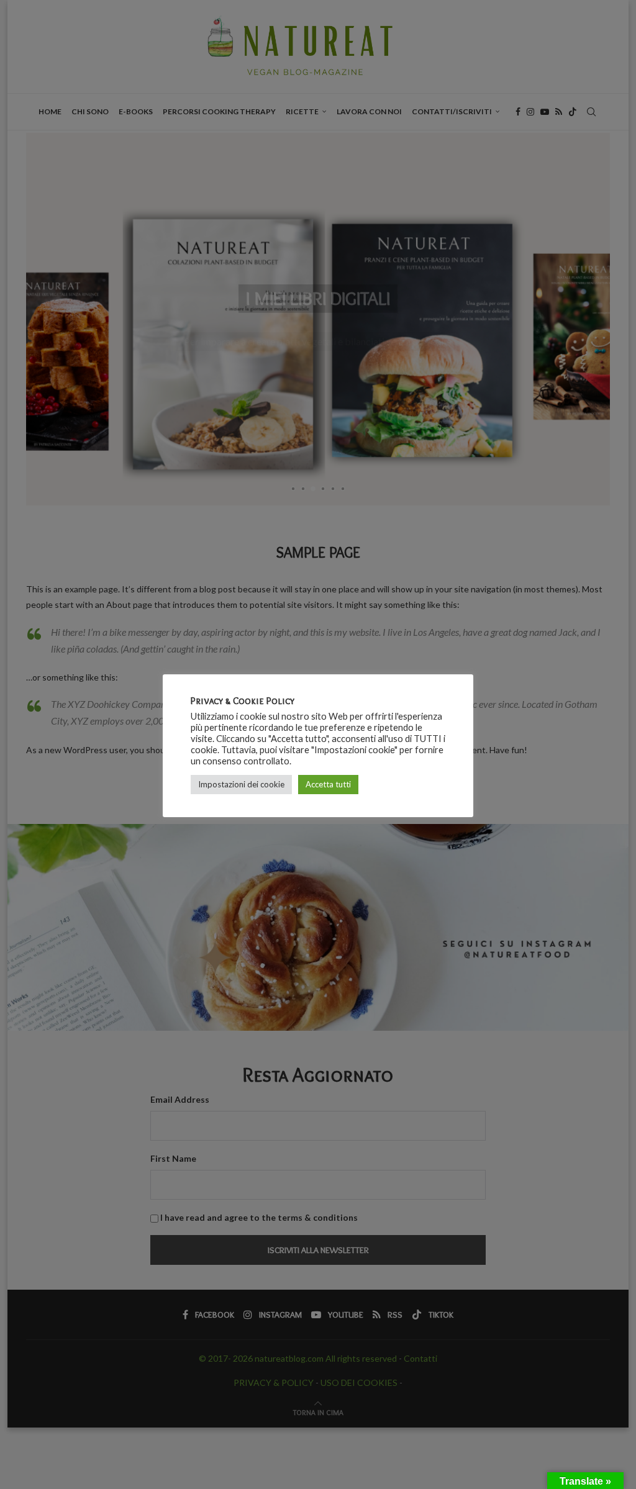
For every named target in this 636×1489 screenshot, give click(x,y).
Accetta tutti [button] (328, 784)
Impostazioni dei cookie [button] (241, 784)
